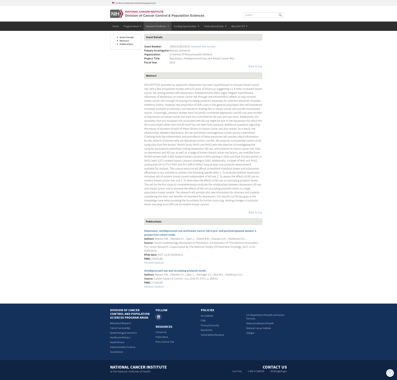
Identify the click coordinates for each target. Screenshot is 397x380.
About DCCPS (238, 26)
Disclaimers (206, 329)
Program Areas (131, 26)
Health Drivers (117, 342)
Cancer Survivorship (120, 327)
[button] (280, 15)
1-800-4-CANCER (256, 371)
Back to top (255, 66)
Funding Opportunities (185, 26)
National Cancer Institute (258, 328)
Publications (126, 44)
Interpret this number (203, 46)
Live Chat (237, 371)
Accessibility (207, 315)
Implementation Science (122, 347)
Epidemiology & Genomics (123, 332)
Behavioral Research (120, 323)
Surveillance (116, 351)
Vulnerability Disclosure (212, 334)
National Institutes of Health (260, 323)
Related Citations (154, 262)
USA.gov (250, 332)
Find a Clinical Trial (165, 341)
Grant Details (127, 37)
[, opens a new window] (158, 317)
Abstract (124, 40)
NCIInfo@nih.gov (279, 371)
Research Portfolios (156, 26)
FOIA (203, 320)
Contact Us (161, 332)
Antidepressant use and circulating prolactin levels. (175, 270)
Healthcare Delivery (120, 337)
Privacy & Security (210, 325)
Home (116, 26)
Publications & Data (214, 26)
